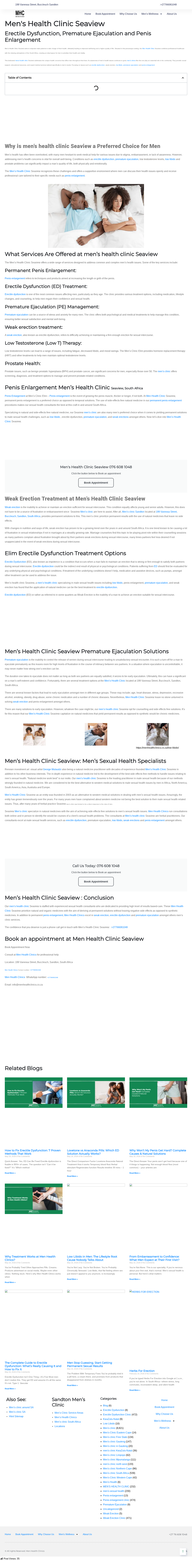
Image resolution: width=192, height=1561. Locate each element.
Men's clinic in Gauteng (115, 1446)
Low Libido (109, 1423)
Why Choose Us (128, 14)
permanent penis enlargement (166, 400)
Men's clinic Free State (115, 1437)
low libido (119, 65)
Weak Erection (111, 1513)
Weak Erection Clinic (114, 1518)
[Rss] (186, 1551)
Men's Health (110, 1482)
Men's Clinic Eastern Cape (117, 1432)
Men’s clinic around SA (21, 1407)
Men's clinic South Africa (116, 1473)
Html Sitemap (16, 1416)
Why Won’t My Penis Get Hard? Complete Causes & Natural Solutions (157, 1152)
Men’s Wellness (149, 14)
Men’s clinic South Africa (68, 1421)
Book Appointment (105, 14)
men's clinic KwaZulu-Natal (117, 1450)
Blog (105, 1405)
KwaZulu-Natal (111, 1419)
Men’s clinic (86, 511)
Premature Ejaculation (115, 1504)
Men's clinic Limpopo (114, 1455)
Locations (60, 1426)
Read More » (10, 1173)
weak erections (120, 417)
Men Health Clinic (148, 48)
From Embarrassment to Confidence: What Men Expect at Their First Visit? (154, 1258)
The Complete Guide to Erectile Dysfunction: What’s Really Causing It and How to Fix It (33, 1366)
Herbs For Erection (142, 1371)
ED (155, 566)
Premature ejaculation (16, 314)
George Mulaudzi (52, 769)
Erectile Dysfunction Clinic (117, 1414)
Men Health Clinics (158, 811)
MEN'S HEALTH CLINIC (116, 1486)
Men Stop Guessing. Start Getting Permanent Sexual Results (89, 1364)
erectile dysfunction (98, 65)
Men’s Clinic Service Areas (69, 1412)
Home (88, 14)
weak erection (14, 335)
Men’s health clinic (135, 816)
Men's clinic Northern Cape (117, 1468)
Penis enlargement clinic (116, 1500)
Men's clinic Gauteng (114, 1441)
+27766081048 (119, 927)
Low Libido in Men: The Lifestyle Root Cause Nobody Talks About (92, 1258)
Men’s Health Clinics (66, 1417)
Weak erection (12, 507)
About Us (172, 14)
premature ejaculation (130, 65)
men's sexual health (113, 1491)
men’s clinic (164, 371)
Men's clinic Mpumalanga (116, 1459)
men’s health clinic (47, 583)
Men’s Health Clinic (20, 171)
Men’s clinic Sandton (133, 511)
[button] (183, 78)
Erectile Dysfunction (15, 562)
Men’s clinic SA (17, 1412)
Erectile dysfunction (15, 294)
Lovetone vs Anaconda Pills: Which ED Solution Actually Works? (93, 1152)
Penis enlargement (15, 278)
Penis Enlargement (15, 396)
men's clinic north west (115, 1464)
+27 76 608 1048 (178, 1534)
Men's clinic (109, 1428)
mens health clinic (21, 60)
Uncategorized (111, 1509)
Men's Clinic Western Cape (117, 1477)
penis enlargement (148, 65)
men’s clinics (131, 60)
